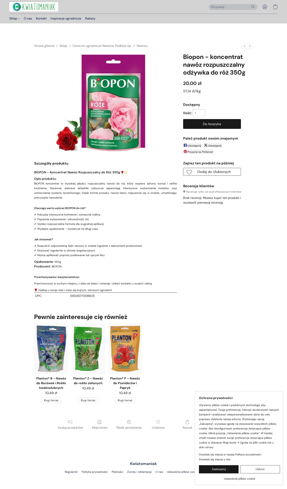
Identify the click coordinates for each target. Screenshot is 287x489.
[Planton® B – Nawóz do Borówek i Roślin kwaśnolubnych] (51, 348)
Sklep (13, 18)
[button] (33, 7)
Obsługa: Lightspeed (143, 478)
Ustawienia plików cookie (182, 472)
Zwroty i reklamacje (139, 472)
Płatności (117, 472)
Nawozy (142, 46)
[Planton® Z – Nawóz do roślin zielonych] (88, 348)
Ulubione (158, 428)
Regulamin (71, 472)
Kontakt (41, 18)
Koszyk (187, 428)
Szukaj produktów (70, 428)
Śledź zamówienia (129, 428)
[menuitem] (244, 46)
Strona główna (44, 46)
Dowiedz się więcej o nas (214, 459)
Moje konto (99, 428)
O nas (28, 18)
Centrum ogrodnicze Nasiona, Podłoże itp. (102, 46)
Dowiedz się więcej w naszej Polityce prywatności (230, 454)
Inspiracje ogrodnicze (66, 18)
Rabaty (90, 18)
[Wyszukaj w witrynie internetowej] (253, 6)
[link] (239, 477)
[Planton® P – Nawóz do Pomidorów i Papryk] (125, 348)
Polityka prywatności (95, 472)
